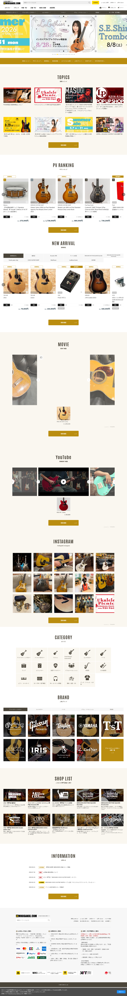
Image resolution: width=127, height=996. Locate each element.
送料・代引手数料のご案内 (90, 931)
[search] (89, 2)
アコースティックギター (15, 709)
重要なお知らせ (74, 918)
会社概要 (107, 921)
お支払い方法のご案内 (24, 931)
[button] (52, 54)
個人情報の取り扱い (84, 921)
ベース (63, 709)
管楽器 (111, 709)
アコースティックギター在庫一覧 (112, 749)
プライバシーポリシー (16, 993)
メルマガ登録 (108, 918)
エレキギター (39, 709)
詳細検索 (95, 2)
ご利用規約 (75, 921)
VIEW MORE (63, 145)
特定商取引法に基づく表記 (97, 921)
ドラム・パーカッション (87, 709)
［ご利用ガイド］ (33, 942)
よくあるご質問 (105, 2)
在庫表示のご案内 (56, 931)
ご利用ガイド (113, 2)
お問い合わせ (120, 2)
